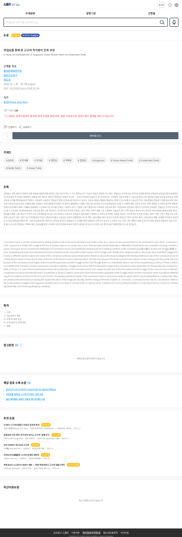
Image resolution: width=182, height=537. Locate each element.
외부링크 (94, 135)
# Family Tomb (13, 168)
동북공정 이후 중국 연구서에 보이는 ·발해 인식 (27, 434)
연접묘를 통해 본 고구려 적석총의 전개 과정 (24, 394)
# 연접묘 (53, 160)
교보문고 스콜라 (61, 532)
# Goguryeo (98, 160)
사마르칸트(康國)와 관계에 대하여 (21, 454)
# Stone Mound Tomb (122, 160)
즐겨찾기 (173, 26)
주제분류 (30, 13)
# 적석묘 (38, 160)
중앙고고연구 (10, 75)
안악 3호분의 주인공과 (16, 444)
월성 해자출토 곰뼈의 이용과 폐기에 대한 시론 (25, 398)
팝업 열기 (21, 345)
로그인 (161, 4)
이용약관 (75, 532)
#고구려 (10, 160)
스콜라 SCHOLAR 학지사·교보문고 (11, 5)
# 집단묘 (82, 160)
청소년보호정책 (110, 532)
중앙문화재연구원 (13, 71)
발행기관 (91, 13)
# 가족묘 (67, 160)
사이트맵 (124, 532)
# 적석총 (24, 160)
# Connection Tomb (149, 160)
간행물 (151, 13)
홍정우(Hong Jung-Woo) (16, 102)
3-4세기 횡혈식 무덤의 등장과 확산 (21, 424)
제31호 (7, 79)
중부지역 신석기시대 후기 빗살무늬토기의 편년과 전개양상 (31, 389)
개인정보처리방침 (91, 532)
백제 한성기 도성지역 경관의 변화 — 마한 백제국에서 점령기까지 (34, 464)
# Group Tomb (34, 168)
